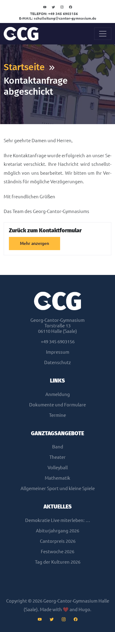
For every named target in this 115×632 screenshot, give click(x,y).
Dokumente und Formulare (57, 404)
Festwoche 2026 (57, 551)
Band (57, 446)
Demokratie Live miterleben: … (57, 520)
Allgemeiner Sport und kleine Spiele (58, 488)
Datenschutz (57, 362)
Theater (57, 457)
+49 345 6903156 (54, 14)
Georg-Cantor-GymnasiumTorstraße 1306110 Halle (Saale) (57, 326)
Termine (57, 415)
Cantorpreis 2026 (57, 541)
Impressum (57, 352)
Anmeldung (57, 394)
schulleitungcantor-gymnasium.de (57, 18)
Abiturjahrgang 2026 (57, 530)
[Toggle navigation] (102, 34)
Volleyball (58, 467)
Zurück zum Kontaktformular (45, 230)
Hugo (84, 609)
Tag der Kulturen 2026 (57, 562)
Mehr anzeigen (34, 243)
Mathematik (57, 478)
